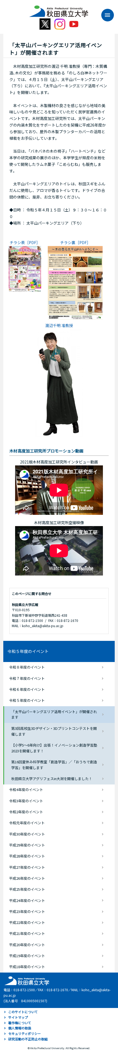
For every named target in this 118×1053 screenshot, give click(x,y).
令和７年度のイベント (27, 678)
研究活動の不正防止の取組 (28, 1039)
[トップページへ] (26, 980)
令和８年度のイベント (27, 667)
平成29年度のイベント (27, 845)
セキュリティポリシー (24, 1033)
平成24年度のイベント (27, 900)
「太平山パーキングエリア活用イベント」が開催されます (54, 714)
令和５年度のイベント (28, 651)
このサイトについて (23, 1011)
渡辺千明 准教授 (59, 325)
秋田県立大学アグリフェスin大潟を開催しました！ (51, 778)
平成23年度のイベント (27, 911)
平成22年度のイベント (27, 922)
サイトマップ (18, 1017)
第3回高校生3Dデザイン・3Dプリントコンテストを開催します (54, 731)
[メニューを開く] (104, 15)
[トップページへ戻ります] (58, 9)
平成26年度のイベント (27, 878)
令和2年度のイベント (26, 811)
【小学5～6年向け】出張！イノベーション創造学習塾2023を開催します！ (54, 747)
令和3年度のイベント (26, 800)
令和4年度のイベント (26, 789)
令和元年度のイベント (27, 822)
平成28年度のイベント (27, 856)
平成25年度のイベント (27, 889)
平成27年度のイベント (27, 867)
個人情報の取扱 (19, 1028)
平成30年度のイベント (27, 834)
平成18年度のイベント (27, 966)
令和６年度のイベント (27, 689)
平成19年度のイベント (27, 955)
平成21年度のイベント (27, 933)
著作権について (19, 1022)
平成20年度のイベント (27, 944)
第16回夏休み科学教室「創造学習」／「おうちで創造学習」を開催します (54, 764)
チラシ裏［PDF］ (75, 242)
